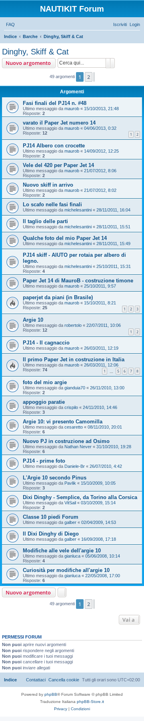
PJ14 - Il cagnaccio (46, 343)
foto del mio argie (45, 382)
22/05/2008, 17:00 (102, 575)
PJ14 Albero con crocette (54, 146)
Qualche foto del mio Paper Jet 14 (65, 238)
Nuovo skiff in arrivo (48, 185)
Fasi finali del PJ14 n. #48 (54, 103)
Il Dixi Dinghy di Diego (51, 534)
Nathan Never (78, 446)
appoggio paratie (44, 402)
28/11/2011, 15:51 (113, 226)
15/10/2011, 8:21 (100, 302)
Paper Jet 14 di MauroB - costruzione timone (78, 281)
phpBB (50, 694)
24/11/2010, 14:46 (100, 407)
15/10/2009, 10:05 (98, 483)
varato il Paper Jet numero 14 (59, 123)
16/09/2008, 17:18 (98, 539)
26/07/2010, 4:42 (106, 466)
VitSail (70, 502)
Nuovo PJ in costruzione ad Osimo (66, 441)
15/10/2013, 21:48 (101, 108)
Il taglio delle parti (45, 221)
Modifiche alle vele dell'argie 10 (62, 551)
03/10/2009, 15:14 (98, 502)
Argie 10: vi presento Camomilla (62, 422)
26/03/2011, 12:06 (101, 365)
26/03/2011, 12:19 (101, 348)
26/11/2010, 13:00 (107, 387)
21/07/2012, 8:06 (100, 170)
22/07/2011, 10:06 (103, 325)
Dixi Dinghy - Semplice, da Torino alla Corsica (80, 497)
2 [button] (88, 77)
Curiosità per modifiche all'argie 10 (66, 570)
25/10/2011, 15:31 (113, 266)
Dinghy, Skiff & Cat (35, 51)
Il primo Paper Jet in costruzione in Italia (73, 359)
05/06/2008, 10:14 (102, 556)
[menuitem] (10, 24)
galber (70, 522)
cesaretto (73, 427)
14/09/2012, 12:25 (101, 151)
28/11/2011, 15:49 (113, 243)
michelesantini (78, 209)
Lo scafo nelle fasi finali (52, 204)
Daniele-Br (74, 466)
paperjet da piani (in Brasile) (58, 297)
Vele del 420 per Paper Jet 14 (58, 165)
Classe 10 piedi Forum (50, 517)
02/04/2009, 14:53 (98, 522)
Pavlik (70, 483)
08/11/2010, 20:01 (105, 427)
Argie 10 (33, 320)
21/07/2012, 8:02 (100, 190)
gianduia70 (74, 387)
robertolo (73, 325)
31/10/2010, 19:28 (113, 446)
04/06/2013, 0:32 (100, 128)
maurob (71, 108)
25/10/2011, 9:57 (100, 286)
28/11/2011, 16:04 (113, 209)
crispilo (71, 407)
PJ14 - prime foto (44, 461)
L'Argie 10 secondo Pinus (54, 478)
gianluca (72, 556)
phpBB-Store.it (90, 701)
